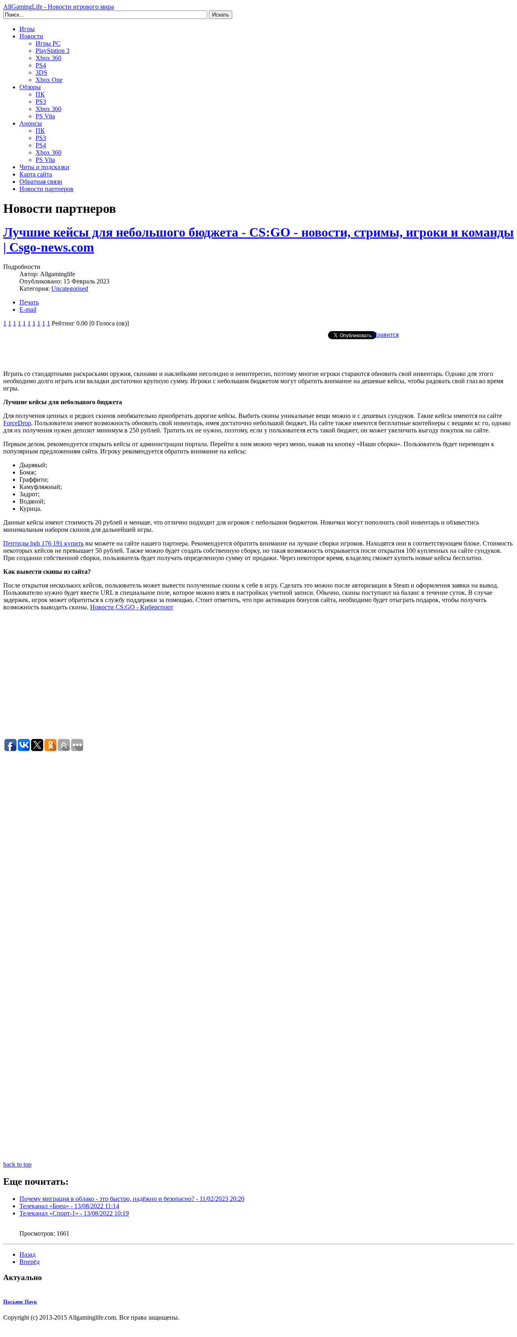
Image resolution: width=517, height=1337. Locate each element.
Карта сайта (35, 174)
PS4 (41, 65)
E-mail (27, 309)
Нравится (385, 334)
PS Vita (45, 116)
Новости (31, 36)
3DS (41, 72)
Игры (27, 28)
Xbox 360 (48, 58)
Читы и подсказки (44, 167)
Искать (220, 15)
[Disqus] (258, 853)
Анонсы (30, 123)
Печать (29, 302)
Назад (27, 1254)
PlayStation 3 (52, 50)
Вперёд (29, 1261)
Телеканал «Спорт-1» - (74, 1213)
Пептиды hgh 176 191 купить (43, 543)
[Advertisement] (258, 352)
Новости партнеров (46, 188)
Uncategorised (69, 288)
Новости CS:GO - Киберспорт (131, 607)
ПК (40, 94)
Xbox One (49, 79)
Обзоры (30, 87)
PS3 (41, 101)
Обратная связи (40, 181)
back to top (17, 1164)
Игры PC (48, 43)
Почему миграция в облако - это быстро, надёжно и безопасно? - (131, 1198)
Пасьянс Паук (20, 1302)
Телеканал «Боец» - (69, 1206)
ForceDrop (17, 423)
